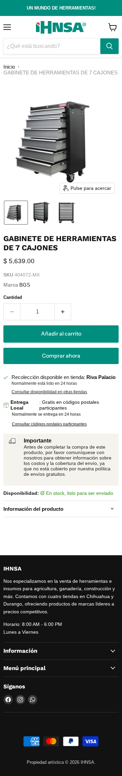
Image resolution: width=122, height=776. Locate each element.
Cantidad (12, 297)
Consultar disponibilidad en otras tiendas (49, 392)
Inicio (9, 67)
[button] (15, 212)
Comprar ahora (61, 356)
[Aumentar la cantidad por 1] (63, 311)
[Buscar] (109, 46)
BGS (24, 285)
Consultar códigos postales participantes (49, 424)
